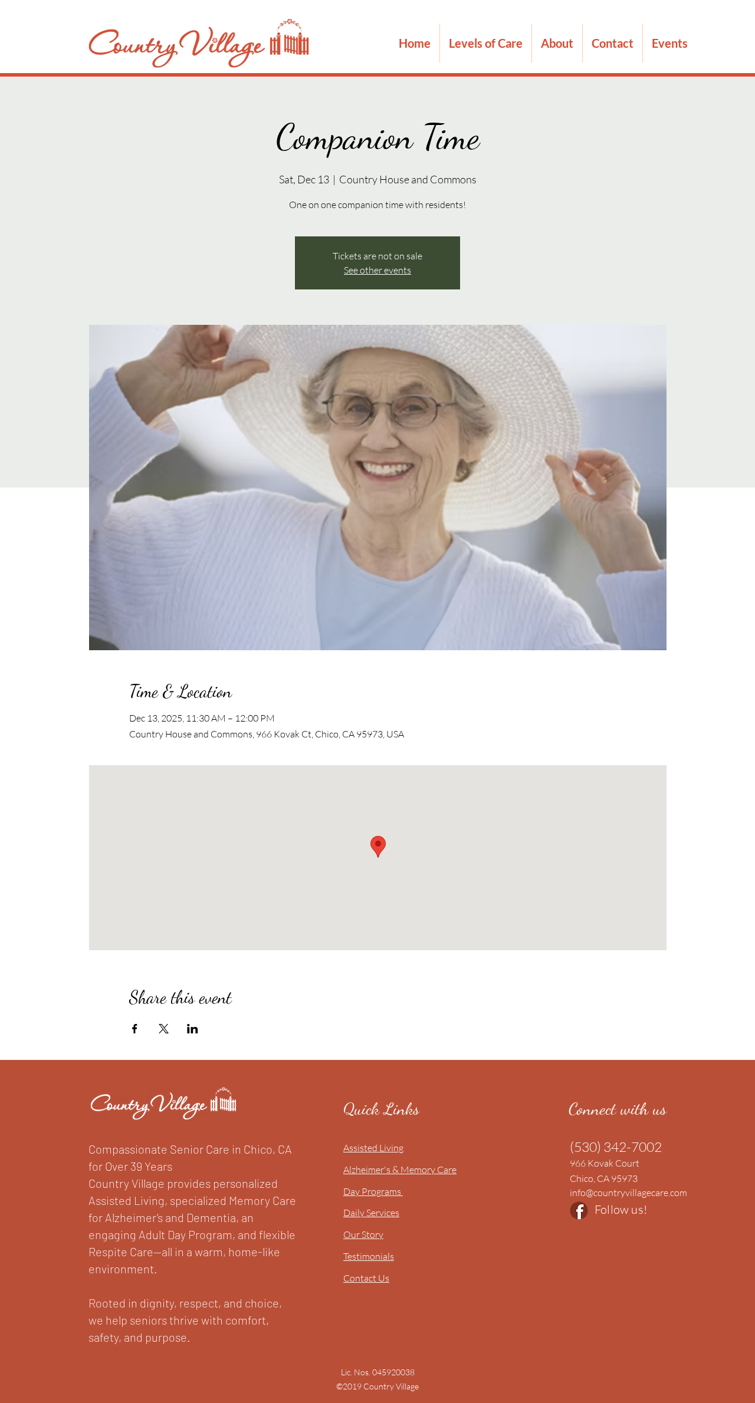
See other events (377, 270)
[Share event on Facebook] (134, 1028)
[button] (485, 43)
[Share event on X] (163, 1028)
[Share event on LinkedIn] (192, 1028)
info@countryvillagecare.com (628, 1192)
